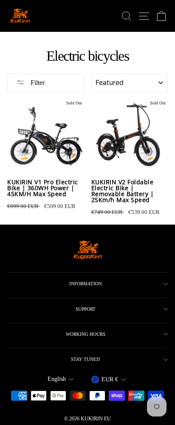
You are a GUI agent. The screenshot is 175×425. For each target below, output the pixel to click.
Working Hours (85, 334)
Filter (37, 82)
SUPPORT (86, 309)
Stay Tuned (85, 359)
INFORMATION (85, 283)
